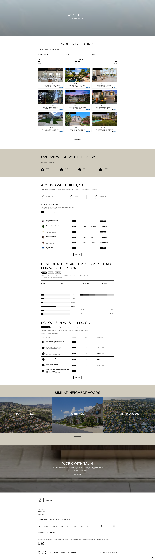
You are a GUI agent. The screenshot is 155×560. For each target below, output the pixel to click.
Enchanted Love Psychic (51, 236)
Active (60, 212)
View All (78, 437)
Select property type (43, 54)
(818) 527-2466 (41, 514)
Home (39, 526)
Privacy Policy (113, 552)
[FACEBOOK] (99, 526)
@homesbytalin (41, 511)
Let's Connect (84, 526)
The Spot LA (49, 231)
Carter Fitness (49, 241)
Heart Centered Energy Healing (52, 220)
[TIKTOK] (109, 526)
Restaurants (48, 212)
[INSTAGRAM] (102, 526)
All (43, 212)
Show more (77, 254)
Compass (75, 536)
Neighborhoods (64, 526)
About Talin (47, 526)
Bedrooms (94, 54)
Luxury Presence (72, 552)
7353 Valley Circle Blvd (51, 232)
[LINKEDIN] (106, 526)
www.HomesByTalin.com (43, 512)
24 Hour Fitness (49, 247)
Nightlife (71, 212)
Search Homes (77, 139)
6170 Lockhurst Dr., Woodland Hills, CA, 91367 (53, 342)
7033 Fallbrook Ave (50, 237)
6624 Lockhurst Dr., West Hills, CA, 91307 (53, 354)
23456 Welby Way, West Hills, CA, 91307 (53, 372)
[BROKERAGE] (115, 526)
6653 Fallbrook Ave (50, 248)
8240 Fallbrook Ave (50, 243)
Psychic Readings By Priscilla (52, 225)
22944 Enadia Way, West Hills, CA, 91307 (53, 348)
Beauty (65, 212)
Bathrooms (67, 54)
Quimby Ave (48, 221)
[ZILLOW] (112, 526)
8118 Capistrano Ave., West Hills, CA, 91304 (53, 360)
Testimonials (75, 526)
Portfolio (55, 526)
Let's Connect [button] (77, 474)
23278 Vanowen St (50, 227)
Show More (77, 377)
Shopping (55, 212)
